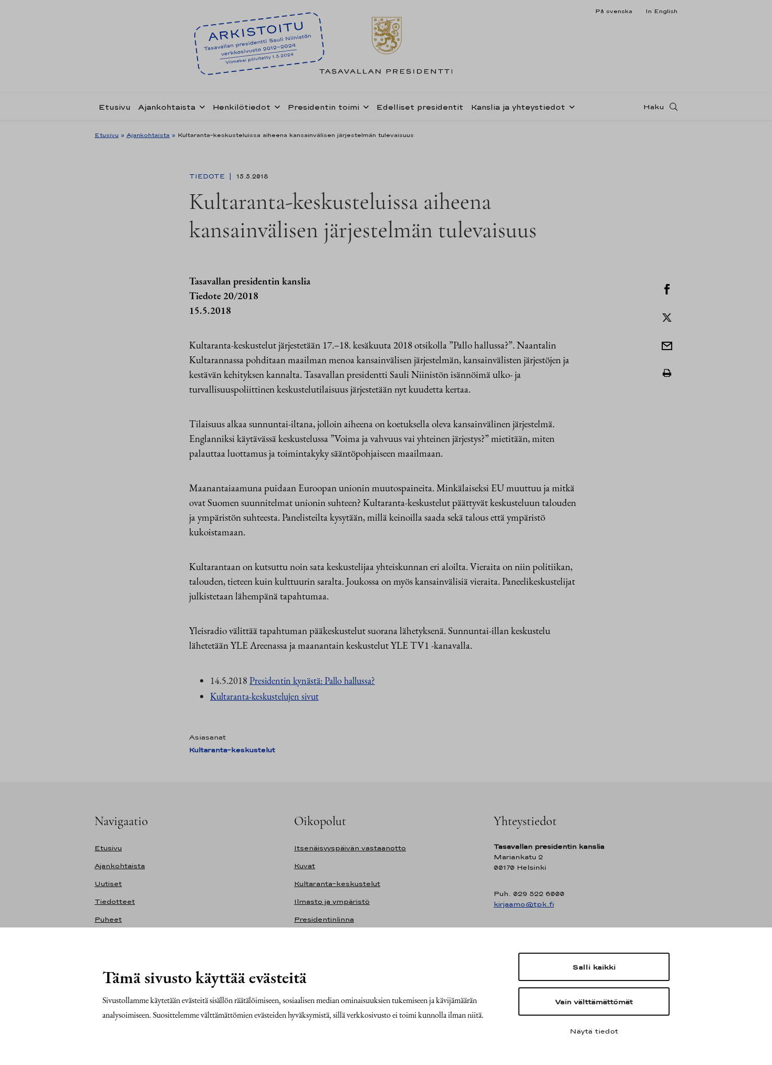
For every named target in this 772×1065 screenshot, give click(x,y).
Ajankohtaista (166, 107)
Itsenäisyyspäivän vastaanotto (350, 847)
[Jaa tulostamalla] (667, 373)
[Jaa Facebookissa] (667, 288)
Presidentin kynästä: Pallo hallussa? (312, 680)
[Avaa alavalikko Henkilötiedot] (275, 106)
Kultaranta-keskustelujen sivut (264, 696)
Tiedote (208, 176)
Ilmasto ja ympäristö (332, 901)
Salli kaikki (593, 967)
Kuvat (304, 865)
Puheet (108, 919)
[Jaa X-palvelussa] (667, 316)
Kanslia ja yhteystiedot (518, 107)
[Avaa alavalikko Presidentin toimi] (364, 106)
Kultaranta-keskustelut (232, 749)
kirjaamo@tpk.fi (524, 904)
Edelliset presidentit (419, 107)
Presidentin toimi (323, 107)
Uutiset (108, 883)
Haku (653, 106)
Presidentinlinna (324, 919)
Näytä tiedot (594, 1031)
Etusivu (114, 107)
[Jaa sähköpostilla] (667, 345)
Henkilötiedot (241, 107)
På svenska (613, 11)
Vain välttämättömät (594, 1001)
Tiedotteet (115, 901)
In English (661, 11)
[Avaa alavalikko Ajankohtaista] (200, 106)
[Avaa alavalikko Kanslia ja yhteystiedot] (570, 106)
